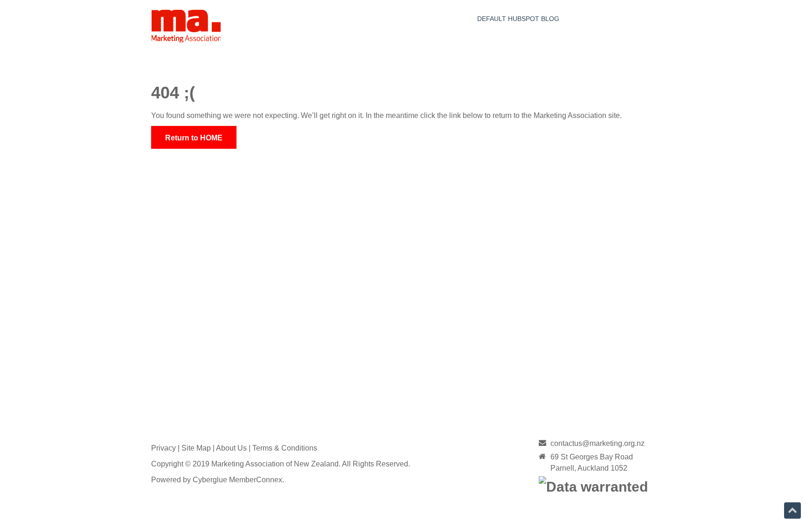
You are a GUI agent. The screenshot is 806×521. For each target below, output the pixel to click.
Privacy (163, 448)
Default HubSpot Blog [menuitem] (518, 18)
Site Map (196, 448)
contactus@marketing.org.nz (597, 443)
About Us (231, 448)
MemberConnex (255, 480)
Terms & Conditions (284, 448)
